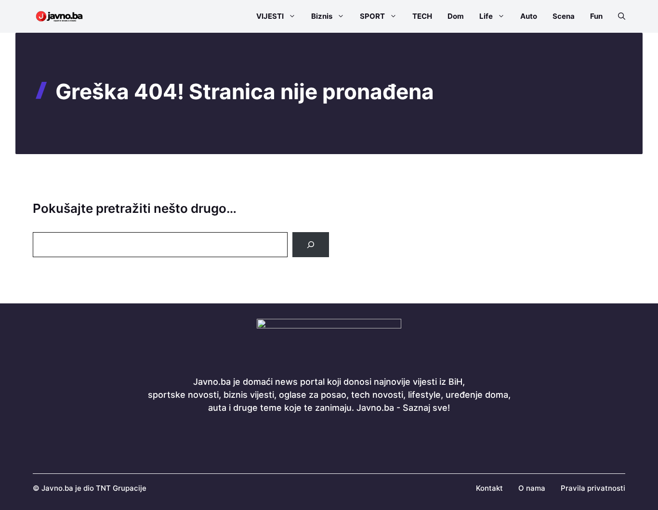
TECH (422, 16)
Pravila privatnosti (593, 488)
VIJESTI (270, 16)
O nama (531, 488)
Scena (564, 16)
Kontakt (489, 488)
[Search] (310, 244)
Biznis (321, 16)
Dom (455, 16)
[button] (617, 16)
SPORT (372, 16)
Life (486, 16)
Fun (596, 16)
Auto (528, 16)
